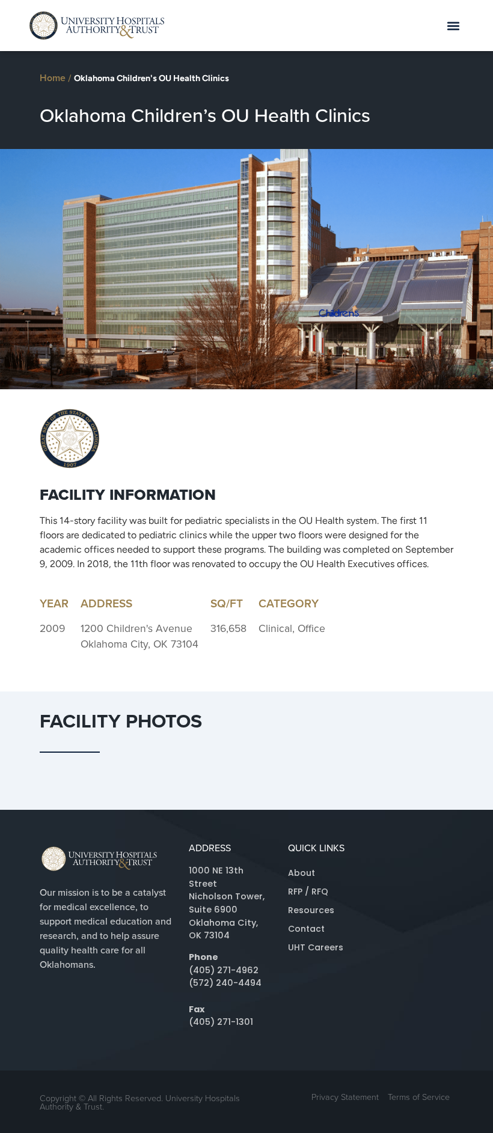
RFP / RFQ (308, 891)
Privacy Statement (345, 1096)
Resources (311, 910)
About (301, 873)
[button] (454, 25)
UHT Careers (315, 947)
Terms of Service (419, 1096)
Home (53, 78)
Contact (306, 929)
